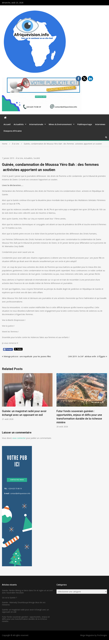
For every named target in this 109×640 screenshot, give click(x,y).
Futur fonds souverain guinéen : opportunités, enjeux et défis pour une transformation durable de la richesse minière (26, 619)
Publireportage (84, 124)
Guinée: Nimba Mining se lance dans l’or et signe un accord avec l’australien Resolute (27, 591)
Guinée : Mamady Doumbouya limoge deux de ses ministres (23, 603)
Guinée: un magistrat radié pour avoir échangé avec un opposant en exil (25, 610)
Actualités (19, 124)
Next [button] (105, 402)
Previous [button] (4, 402)
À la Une (19, 158)
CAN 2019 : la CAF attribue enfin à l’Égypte (86, 356)
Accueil (7, 124)
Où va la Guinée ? (9, 597)
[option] (27, 396)
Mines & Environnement (60, 124)
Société (36, 158)
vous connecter (19, 438)
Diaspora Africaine (13, 130)
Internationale (36, 124)
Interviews (100, 124)
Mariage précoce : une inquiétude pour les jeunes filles (27, 356)
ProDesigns (102, 635)
